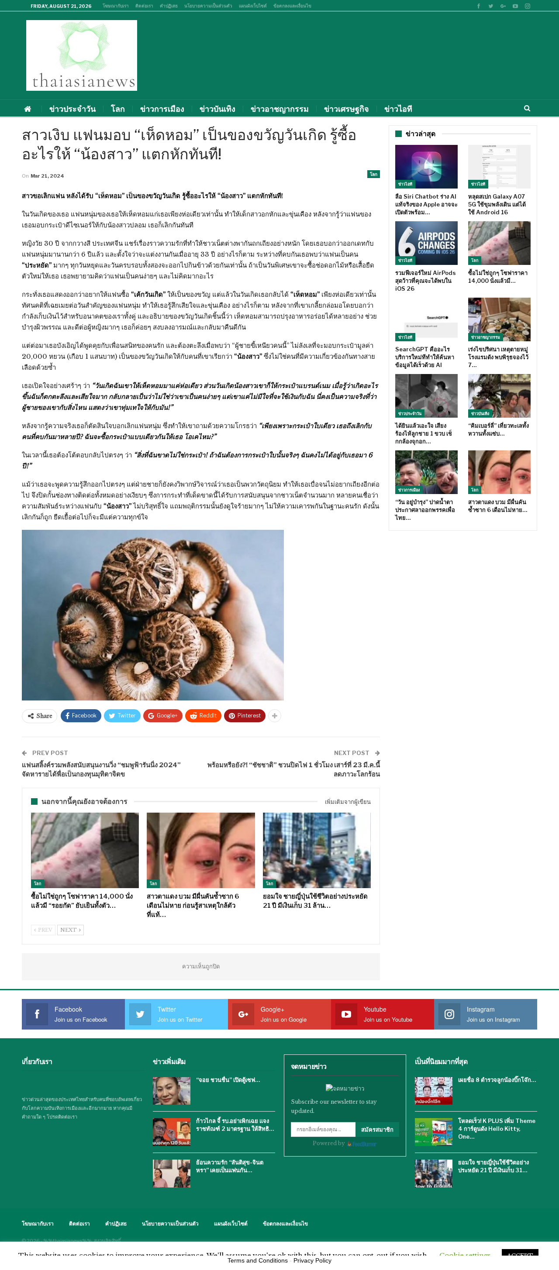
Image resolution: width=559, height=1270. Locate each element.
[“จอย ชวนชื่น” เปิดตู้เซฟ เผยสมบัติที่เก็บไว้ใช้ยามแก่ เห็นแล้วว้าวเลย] (171, 1091)
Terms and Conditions (258, 1260)
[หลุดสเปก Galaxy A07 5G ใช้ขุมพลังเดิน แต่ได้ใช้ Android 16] (499, 167)
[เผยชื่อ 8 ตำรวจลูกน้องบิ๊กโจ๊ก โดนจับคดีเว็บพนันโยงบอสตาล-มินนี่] (433, 1091)
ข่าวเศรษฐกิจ (346, 108)
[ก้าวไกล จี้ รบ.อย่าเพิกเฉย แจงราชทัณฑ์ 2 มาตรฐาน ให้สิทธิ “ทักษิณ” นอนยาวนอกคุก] (171, 1132)
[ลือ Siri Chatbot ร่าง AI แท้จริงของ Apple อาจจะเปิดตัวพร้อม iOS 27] (426, 167)
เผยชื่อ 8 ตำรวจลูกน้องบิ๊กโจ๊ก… (497, 1079)
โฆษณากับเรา (116, 5)
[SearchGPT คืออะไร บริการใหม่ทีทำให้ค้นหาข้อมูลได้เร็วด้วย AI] (426, 319)
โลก (118, 108)
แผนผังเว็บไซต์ (253, 5)
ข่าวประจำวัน (72, 108)
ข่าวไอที (398, 108)
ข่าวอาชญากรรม (280, 108)
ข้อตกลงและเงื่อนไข (292, 5)
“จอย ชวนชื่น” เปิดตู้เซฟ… (228, 1079)
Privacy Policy (312, 1260)
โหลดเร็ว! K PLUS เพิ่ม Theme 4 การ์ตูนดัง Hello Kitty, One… (496, 1128)
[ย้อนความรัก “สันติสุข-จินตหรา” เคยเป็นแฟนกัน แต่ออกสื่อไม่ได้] (171, 1174)
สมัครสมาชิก (377, 1129)
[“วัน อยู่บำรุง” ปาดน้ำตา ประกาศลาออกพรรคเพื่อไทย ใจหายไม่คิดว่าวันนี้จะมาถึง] (426, 472)
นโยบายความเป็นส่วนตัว (208, 5)
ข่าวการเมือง (162, 108)
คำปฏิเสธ (169, 5)
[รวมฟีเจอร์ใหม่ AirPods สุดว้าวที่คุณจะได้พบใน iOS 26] (426, 243)
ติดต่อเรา (144, 5)
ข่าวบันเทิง (217, 108)
